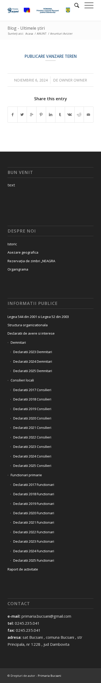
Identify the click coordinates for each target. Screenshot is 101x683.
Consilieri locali (22, 380)
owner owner (73, 80)
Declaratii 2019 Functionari (33, 503)
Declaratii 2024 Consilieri (32, 456)
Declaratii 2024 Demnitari (32, 361)
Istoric (12, 244)
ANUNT (42, 33)
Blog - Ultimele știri (26, 28)
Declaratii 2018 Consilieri (32, 399)
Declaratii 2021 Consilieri (32, 427)
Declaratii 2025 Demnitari (32, 370)
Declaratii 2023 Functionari (33, 541)
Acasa (29, 33)
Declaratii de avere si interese (31, 333)
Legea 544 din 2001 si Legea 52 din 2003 (38, 316)
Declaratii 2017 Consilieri (32, 389)
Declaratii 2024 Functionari (33, 551)
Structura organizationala (28, 325)
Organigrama (18, 269)
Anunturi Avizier (61, 33)
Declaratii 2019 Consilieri (32, 408)
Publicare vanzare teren (51, 56)
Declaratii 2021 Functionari (33, 522)
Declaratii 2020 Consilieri (32, 418)
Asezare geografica (23, 252)
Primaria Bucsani (49, 676)
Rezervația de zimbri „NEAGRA (31, 261)
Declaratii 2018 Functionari (33, 494)
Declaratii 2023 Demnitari (32, 351)
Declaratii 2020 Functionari (33, 513)
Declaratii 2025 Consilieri (32, 465)
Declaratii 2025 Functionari (33, 560)
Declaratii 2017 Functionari (33, 484)
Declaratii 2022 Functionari (33, 532)
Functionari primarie (26, 475)
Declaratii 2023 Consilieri (32, 446)
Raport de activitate (23, 569)
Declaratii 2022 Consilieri (32, 437)
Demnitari (18, 342)
